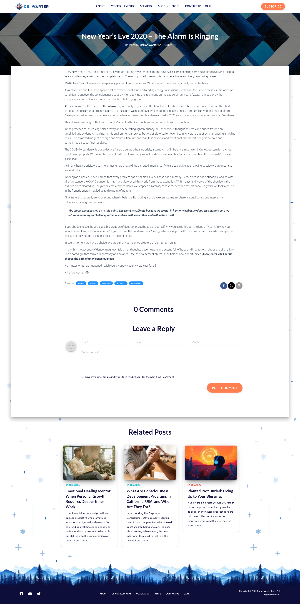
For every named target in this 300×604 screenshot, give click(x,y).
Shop (161, 6)
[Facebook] (21, 594)
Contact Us (193, 6)
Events (129, 6)
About (100, 6)
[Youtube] (30, 594)
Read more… (82, 540)
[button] (102, 6)
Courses (93, 283)
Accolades (142, 593)
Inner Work (106, 283)
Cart (208, 6)
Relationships (136, 283)
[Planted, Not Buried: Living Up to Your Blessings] (211, 462)
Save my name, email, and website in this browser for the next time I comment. (129, 377)
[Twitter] (39, 594)
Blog (175, 6)
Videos (116, 6)
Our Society (121, 283)
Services (146, 6)
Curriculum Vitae (121, 593)
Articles (81, 283)
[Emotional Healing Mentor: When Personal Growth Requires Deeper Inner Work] (89, 462)
